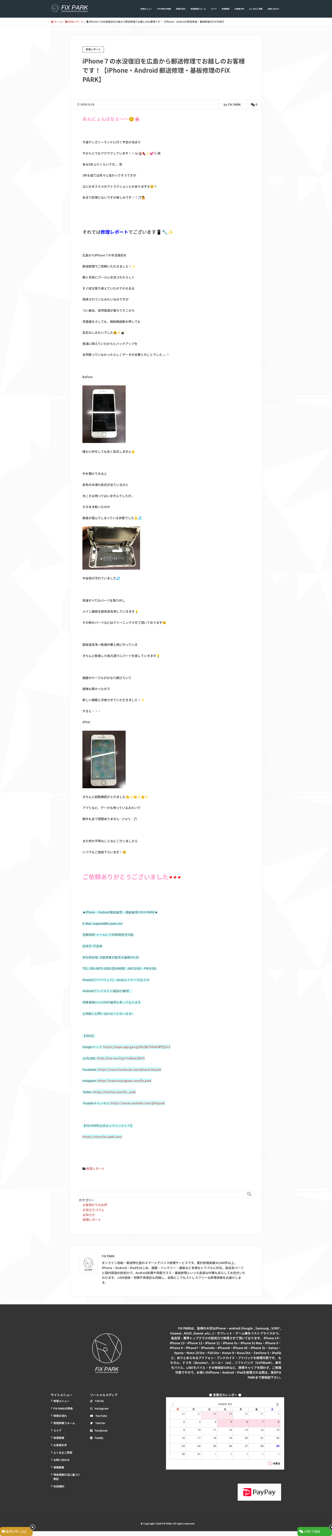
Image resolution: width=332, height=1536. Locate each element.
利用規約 (58, 1486)
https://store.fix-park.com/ (102, 1136)
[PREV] (173, 1404)
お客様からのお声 (95, 1204)
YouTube (101, 1416)
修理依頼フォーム (198, 8)
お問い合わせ (273, 8)
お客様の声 (239, 8)
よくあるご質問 (255, 8)
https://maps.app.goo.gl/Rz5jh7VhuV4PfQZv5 (136, 1046)
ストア (214, 8)
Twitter (100, 1423)
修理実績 (225, 8)
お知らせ (89, 1214)
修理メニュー (146, 8)
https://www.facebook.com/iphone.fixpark (129, 1069)
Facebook (101, 1430)
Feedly (99, 1438)
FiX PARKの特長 (164, 8)
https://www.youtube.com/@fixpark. (138, 1103)
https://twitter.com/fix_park (114, 1092)
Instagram (102, 1408)
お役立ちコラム (93, 1209)
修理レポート (95, 1168)
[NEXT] (276, 1404)
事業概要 (58, 1467)
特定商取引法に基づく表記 (66, 1477)
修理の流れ (181, 8)
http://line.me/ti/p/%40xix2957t (121, 1058)
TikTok (99, 1401)
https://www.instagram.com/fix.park (124, 1080)
